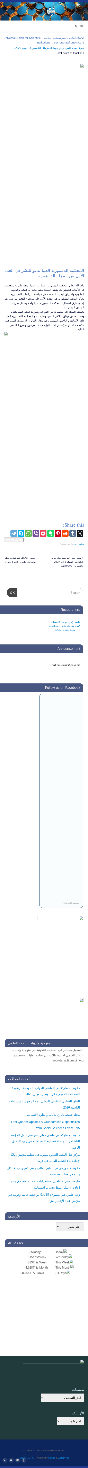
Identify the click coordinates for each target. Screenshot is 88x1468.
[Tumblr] (72, 533)
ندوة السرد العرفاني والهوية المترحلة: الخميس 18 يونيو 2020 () (47, 48)
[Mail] (17, 1460)
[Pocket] (43, 533)
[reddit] (65, 533)
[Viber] (36, 533)
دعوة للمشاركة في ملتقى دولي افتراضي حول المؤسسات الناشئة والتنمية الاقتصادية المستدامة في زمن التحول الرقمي (43, 1141)
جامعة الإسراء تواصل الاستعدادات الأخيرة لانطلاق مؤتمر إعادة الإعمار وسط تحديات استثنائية (65, 626)
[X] (80, 533)
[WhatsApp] (28, 533)
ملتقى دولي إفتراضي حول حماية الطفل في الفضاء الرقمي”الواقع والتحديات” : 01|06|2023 (67, 562)
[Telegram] (13, 533)
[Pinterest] (58, 533)
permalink (79, 544)
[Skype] (21, 533)
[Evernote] (50, 533)
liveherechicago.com (71, 903)
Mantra (51, 1458)
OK (13, 592)
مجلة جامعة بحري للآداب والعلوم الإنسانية (53, 1114)
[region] (44, 177)
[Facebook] (23, 1460)
